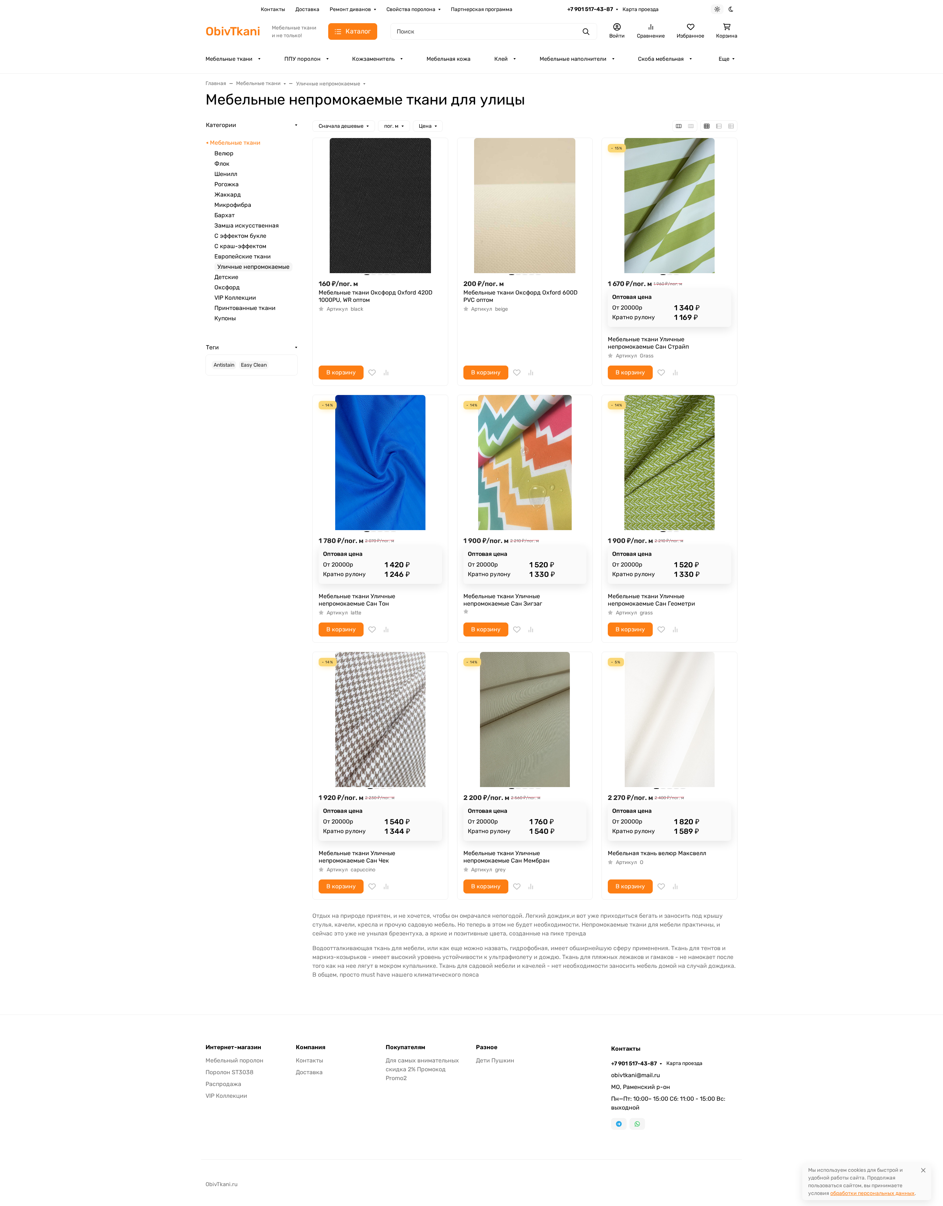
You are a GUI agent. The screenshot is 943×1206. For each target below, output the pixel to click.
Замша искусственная (246, 225)
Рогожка (226, 184)
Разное (486, 1047)
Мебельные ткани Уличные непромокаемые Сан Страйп (648, 343)
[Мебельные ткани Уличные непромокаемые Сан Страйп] (669, 205)
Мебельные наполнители (573, 59)
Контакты (273, 9)
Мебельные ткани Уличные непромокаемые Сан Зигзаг (502, 600)
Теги (212, 347)
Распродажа (223, 1083)
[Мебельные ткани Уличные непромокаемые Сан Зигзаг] (525, 462)
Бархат (224, 215)
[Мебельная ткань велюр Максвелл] (669, 719)
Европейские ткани (242, 256)
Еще (724, 59)
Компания (310, 1047)
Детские (226, 277)
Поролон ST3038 (229, 1072)
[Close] (923, 1170)
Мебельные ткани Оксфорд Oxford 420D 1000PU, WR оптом (375, 296)
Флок (221, 163)
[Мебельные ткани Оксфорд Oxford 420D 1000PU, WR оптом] (380, 205)
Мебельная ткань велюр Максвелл (657, 853)
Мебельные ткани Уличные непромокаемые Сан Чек (357, 857)
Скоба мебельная (661, 59)
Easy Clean (254, 365)
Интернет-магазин (233, 1047)
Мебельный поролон (234, 1060)
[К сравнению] (386, 373)
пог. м (391, 126)
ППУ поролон (302, 59)
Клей (501, 59)
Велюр (224, 153)
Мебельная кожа (448, 59)
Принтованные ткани (245, 307)
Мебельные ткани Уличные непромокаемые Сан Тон (357, 600)
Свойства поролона (410, 9)
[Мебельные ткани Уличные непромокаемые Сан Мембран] (525, 719)
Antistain (224, 365)
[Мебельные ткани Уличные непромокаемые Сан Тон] (380, 462)
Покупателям (405, 1047)
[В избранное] (372, 373)
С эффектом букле (240, 235)
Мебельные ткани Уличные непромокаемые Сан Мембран (506, 857)
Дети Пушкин (495, 1060)
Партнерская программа (481, 9)
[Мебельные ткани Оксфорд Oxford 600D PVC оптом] (525, 205)
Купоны (225, 318)
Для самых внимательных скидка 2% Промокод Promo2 (422, 1069)
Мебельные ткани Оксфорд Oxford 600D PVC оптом (520, 296)
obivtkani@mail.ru (635, 1075)
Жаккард (227, 194)
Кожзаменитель (373, 59)
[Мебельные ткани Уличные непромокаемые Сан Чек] (380, 719)
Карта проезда (641, 9)
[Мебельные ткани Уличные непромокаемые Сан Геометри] (669, 462)
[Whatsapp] (637, 1124)
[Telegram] (619, 1124)
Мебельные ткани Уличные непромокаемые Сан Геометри (651, 600)
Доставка (307, 9)
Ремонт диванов (350, 9)
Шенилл (225, 173)
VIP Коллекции (235, 297)
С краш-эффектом (240, 246)
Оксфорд (227, 287)
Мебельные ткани (229, 59)
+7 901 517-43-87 (590, 9)
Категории (221, 124)
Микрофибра (232, 204)
